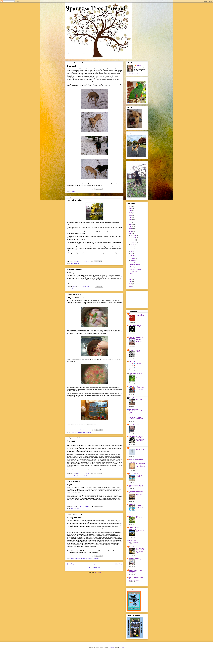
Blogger (122, 647)
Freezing (70, 272)
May (132, 251)
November (134, 237)
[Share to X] (98, 189)
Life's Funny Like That (135, 325)
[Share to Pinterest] (102, 189)
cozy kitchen (80, 432)
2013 (130, 279)
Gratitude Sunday (74, 200)
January (133, 260)
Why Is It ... (138, 363)
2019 (130, 222)
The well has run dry (134, 580)
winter (74, 288)
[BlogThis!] (97, 189)
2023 (130, 213)
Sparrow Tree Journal (95, 8)
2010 (130, 286)
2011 (130, 284)
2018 (130, 224)
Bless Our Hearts (134, 424)
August (133, 244)
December (134, 235)
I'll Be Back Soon (140, 449)
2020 (130, 219)
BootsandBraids (133, 473)
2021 (130, 217)
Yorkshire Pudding (134, 350)
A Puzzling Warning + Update (136, 486)
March (132, 255)
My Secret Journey (134, 540)
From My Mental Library (136, 485)
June (132, 249)
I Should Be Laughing (135, 361)
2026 (130, 206)
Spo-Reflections (133, 409)
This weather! (72, 441)
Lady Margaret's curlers (136, 436)
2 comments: (86, 189)
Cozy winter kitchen (75, 298)
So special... (139, 559)
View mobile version (94, 567)
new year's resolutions (93, 558)
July (132, 246)
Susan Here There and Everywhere (135, 570)
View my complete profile (134, 73)
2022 (130, 215)
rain (82, 475)
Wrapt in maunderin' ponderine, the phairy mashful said (140, 465)
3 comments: (86, 430)
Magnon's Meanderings (136, 314)
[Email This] (95, 189)
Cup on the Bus (133, 516)
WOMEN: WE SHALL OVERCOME (135, 528)
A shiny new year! (74, 518)
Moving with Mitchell (135, 417)
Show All (144, 584)
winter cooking (87, 432)
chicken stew (74, 432)
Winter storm (76, 508)
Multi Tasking (132, 572)
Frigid (69, 485)
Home (95, 564)
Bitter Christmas (139, 399)
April (132, 253)
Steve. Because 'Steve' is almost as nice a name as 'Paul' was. (136, 461)
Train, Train (138, 426)
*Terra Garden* (133, 547)
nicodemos (111, 647)
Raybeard (132, 504)
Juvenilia (138, 351)
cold (72, 288)
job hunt (80, 558)
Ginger (76, 558)
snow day (73, 191)
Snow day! (71, 66)
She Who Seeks (133, 448)
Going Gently (133, 398)
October (133, 240)
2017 (130, 226)
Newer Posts (70, 564)
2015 (130, 231)
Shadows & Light (134, 386)
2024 (130, 210)
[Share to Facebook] (100, 189)
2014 (130, 233)
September (134, 242)
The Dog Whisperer (88, 475)
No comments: (86, 286)
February (133, 258)
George (79, 475)
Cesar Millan (74, 475)
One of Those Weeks (134, 542)
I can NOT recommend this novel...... (139, 507)
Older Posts (118, 564)
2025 (130, 208)
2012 (130, 281)
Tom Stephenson (134, 558)
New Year (85, 558)
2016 (130, 228)
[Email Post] (92, 189)
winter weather (97, 475)
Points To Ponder (140, 327)
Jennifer (138, 65)
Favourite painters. (140, 315)
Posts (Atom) (98, 572)
